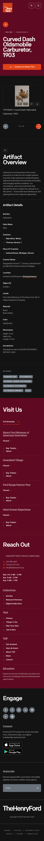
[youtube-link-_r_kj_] (32, 710)
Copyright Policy (32, 830)
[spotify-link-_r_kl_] (12, 716)
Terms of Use (32, 834)
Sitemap (20, 834)
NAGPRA (7, 830)
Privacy (9, 834)
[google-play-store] (12, 752)
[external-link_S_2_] (22, 564)
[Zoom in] (19, 103)
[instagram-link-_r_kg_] (12, 710)
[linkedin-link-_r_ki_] (25, 710)
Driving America (30, 277)
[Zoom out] (25, 103)
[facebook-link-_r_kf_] (5, 710)
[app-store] (12, 744)
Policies (17, 830)
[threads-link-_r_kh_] (19, 710)
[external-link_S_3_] (22, 567)
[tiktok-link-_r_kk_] (5, 716)
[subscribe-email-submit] (37, 788)
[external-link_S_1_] (22, 562)
